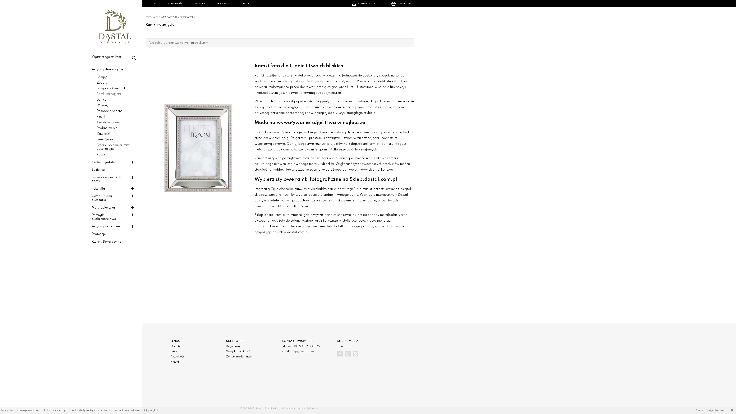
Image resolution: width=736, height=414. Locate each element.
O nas (153, 3)
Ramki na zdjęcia (109, 94)
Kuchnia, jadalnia (104, 162)
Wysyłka (200, 3)
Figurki (101, 116)
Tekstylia (98, 188)
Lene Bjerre (105, 139)
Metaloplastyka (103, 207)
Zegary (102, 82)
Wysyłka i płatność (238, 351)
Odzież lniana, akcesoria (102, 198)
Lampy (102, 77)
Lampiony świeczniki (111, 88)
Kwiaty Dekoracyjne (106, 241)
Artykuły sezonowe (106, 226)
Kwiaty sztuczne (108, 122)
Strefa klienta (366, 3)
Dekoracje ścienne (109, 111)
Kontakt (246, 3)
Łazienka (98, 169)
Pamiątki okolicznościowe (104, 217)
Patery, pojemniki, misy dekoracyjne (113, 147)
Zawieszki (104, 134)
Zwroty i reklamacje (239, 356)
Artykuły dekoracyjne (107, 69)
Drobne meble (107, 128)
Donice (101, 99)
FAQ (174, 351)
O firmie (176, 346)
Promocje (99, 234)
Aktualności (175, 3)
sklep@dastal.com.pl (303, 351)
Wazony (102, 105)
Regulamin (222, 3)
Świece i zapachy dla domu (107, 179)
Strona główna (156, 17)
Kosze (101, 154)
